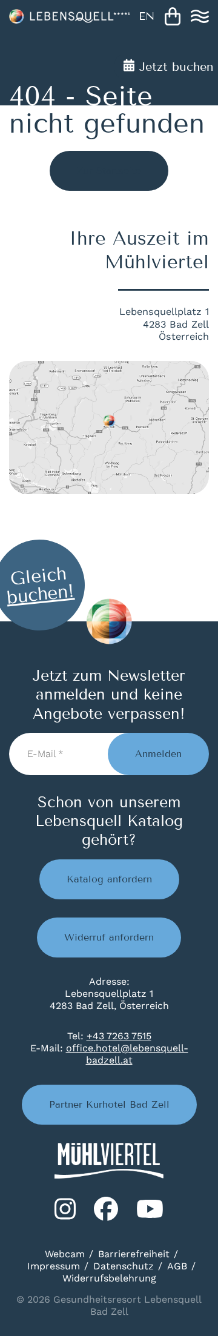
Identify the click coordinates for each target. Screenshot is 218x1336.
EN (146, 16)
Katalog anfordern (109, 879)
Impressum (53, 1266)
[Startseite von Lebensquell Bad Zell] (69, 16)
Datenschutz (123, 1266)
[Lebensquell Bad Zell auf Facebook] (106, 1209)
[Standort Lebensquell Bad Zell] (109, 427)
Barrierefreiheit (134, 1254)
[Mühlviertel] (109, 1161)
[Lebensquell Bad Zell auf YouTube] (150, 1209)
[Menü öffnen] (200, 16)
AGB (177, 1266)
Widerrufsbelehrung (109, 1278)
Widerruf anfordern (109, 937)
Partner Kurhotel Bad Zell (109, 1104)
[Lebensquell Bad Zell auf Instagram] (65, 1209)
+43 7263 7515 (119, 1036)
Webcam (65, 1254)
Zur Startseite (109, 170)
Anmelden (158, 753)
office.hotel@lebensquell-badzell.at (127, 1054)
